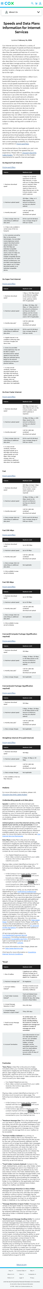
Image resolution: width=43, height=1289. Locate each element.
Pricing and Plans (22, 144)
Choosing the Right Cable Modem (14, 794)
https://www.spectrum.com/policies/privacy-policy (20, 1278)
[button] (32, 3)
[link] (2, 3)
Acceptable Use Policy (19, 939)
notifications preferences (26, 891)
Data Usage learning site (14, 948)
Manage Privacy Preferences (21, 1284)
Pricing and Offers (8, 167)
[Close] (41, 1257)
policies (20, 943)
